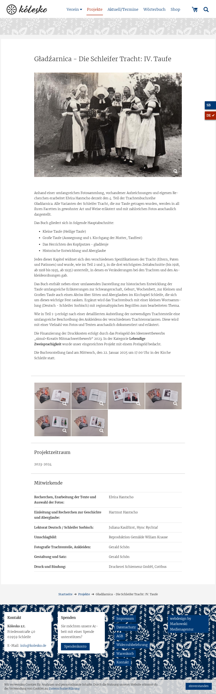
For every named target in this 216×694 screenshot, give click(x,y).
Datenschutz (126, 627)
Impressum (125, 619)
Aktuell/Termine (123, 9)
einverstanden (199, 686)
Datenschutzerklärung (64, 688)
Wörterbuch (154, 9)
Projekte (95, 9)
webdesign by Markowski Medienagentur (182, 624)
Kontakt (122, 662)
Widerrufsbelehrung (132, 645)
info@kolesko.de (33, 646)
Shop (175, 9)
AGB (119, 636)
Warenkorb (125, 654)
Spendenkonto (75, 646)
